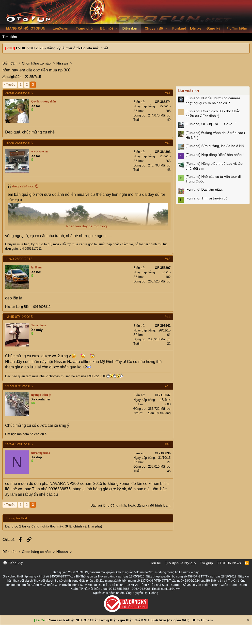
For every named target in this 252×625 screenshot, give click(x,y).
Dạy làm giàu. (204, 189)
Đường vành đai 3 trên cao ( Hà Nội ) (215, 135)
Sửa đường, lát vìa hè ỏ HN (215, 146)
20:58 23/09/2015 (19, 93)
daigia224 (14, 77)
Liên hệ (155, 563)
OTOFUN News (229, 563)
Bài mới (106, 28)
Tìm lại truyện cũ (206, 198)
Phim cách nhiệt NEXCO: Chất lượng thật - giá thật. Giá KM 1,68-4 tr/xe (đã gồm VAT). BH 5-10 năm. (130, 620)
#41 (168, 93)
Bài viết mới (188, 90)
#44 (168, 317)
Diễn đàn (129, 28)
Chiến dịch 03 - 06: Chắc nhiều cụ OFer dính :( (213, 113)
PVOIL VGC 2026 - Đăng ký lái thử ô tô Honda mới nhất (62, 48)
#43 (168, 259)
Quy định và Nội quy (180, 563)
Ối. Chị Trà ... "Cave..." (211, 124)
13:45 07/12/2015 (19, 317)
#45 (168, 386)
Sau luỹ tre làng (159, 413)
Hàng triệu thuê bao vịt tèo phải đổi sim (214, 166)
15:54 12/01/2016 (19, 444)
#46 (168, 444)
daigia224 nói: (23, 186)
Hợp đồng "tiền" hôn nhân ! (215, 155)
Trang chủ (84, 28)
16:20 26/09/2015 (19, 143)
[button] (116, 28)
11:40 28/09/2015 (18, 259)
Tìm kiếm (9, 37)
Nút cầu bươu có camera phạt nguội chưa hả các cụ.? (213, 100)
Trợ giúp (206, 563)
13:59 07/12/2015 (19, 386)
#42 (168, 143)
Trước (10, 84)
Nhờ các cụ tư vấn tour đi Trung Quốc (213, 179)
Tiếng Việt (15, 563)
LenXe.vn (60, 28)
